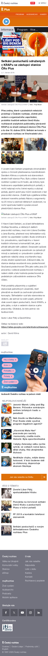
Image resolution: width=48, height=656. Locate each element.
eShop (5, 573)
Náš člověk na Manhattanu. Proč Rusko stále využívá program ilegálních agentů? (27, 421)
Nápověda (30, 565)
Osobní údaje (17, 647)
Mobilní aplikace (10, 597)
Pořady (7, 376)
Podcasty (6, 593)
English (5, 649)
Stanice (5, 569)
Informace (7, 29)
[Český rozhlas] (9, 3)
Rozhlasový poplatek (35, 580)
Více (34, 29)
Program (20, 14)
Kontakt (29, 577)
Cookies (5, 647)
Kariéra (28, 573)
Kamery (43, 14)
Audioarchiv (32, 14)
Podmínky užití (31, 647)
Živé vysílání (9, 382)
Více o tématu (10, 486)
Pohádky (8, 371)
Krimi (6, 365)
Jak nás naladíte (32, 561)
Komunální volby (10, 565)
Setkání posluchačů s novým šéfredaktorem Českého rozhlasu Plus (28, 529)
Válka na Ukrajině (10, 561)
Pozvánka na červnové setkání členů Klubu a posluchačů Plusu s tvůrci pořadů (29, 505)
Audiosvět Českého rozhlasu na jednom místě (21, 394)
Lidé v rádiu (30, 569)
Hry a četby (9, 359)
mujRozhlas (7, 352)
